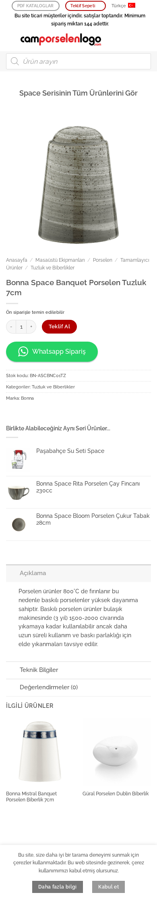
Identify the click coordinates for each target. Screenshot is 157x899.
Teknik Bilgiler (39, 670)
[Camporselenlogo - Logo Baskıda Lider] (61, 39)
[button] (10, 39)
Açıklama (33, 573)
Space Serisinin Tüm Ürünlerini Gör (78, 93)
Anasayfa (16, 260)
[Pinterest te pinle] (49, 414)
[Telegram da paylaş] (74, 414)
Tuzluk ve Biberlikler (52, 268)
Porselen (102, 260)
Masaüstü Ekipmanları (60, 260)
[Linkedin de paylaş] (61, 414)
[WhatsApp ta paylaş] (12, 414)
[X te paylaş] (37, 414)
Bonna (27, 398)
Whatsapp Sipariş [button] (59, 351)
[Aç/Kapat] (12, 573)
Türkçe (119, 5)
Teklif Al (59, 326)
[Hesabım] (133, 39)
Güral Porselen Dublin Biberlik (116, 794)
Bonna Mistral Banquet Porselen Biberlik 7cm (31, 797)
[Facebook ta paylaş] (24, 414)
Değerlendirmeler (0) (49, 687)
